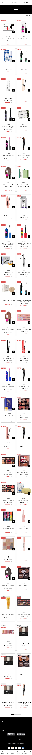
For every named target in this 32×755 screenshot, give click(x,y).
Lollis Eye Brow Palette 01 (24, 673)
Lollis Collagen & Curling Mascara (8, 214)
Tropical (24, 124)
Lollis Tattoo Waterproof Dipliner (8, 358)
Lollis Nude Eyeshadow (23, 415)
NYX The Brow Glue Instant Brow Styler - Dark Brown (8, 185)
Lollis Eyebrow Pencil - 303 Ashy (24, 386)
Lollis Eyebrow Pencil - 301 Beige (24, 444)
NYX (24, 36)
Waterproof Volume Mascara (24, 556)
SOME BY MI (24, 182)
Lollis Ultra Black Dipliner (24, 528)
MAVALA (8, 65)
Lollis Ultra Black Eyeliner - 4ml (24, 272)
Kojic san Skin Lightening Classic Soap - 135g (8, 39)
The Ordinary (8, 95)
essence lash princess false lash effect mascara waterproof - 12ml (24, 301)
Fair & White (8, 413)
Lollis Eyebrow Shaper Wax (8, 272)
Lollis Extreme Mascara (23, 358)
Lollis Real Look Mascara (8, 444)
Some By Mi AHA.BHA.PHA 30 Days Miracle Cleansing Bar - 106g (23, 185)
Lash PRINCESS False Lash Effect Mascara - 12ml (24, 68)
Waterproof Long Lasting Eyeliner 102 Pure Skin (24, 703)
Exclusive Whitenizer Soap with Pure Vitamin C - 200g (8, 416)
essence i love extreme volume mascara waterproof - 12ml (8, 387)
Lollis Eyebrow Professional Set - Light (8, 703)
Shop (3, 730)
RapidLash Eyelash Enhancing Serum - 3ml (24, 214)
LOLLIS (24, 95)
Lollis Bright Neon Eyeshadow (8, 528)
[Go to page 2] (19, 712)
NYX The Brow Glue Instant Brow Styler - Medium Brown (8, 330)
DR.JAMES (8, 298)
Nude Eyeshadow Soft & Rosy (8, 643)
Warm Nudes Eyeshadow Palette (8, 472)
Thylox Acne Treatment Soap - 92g (23, 500)
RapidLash (24, 211)
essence (23, 65)
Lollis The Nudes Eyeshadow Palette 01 (8, 556)
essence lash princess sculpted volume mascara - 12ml (8, 127)
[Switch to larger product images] (27, 15)
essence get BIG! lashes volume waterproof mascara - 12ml (8, 243)
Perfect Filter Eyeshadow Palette (24, 614)
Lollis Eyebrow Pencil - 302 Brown (23, 155)
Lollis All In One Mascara (23, 97)
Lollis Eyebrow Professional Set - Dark (8, 673)
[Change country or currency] (24, 2)
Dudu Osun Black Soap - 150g (23, 126)
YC (8, 612)
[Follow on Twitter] (16, 739)
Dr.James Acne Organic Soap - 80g (8, 300)
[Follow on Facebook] (12, 739)
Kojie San (8, 36)
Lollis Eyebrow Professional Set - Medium (24, 644)
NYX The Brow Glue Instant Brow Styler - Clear (24, 39)
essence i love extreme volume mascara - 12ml (8, 156)
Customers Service (6, 726)
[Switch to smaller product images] (29, 15)
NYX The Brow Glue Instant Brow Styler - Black (8, 586)
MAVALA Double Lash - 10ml (8, 67)
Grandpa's (24, 498)
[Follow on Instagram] (20, 739)
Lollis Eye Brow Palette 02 (24, 585)
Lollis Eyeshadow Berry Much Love (23, 472)
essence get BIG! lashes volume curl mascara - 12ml (24, 243)
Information (4, 721)
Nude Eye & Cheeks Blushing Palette (24, 329)
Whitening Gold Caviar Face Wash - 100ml (8, 615)
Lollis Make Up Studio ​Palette (8, 500)
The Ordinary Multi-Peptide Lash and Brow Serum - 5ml (8, 97)
